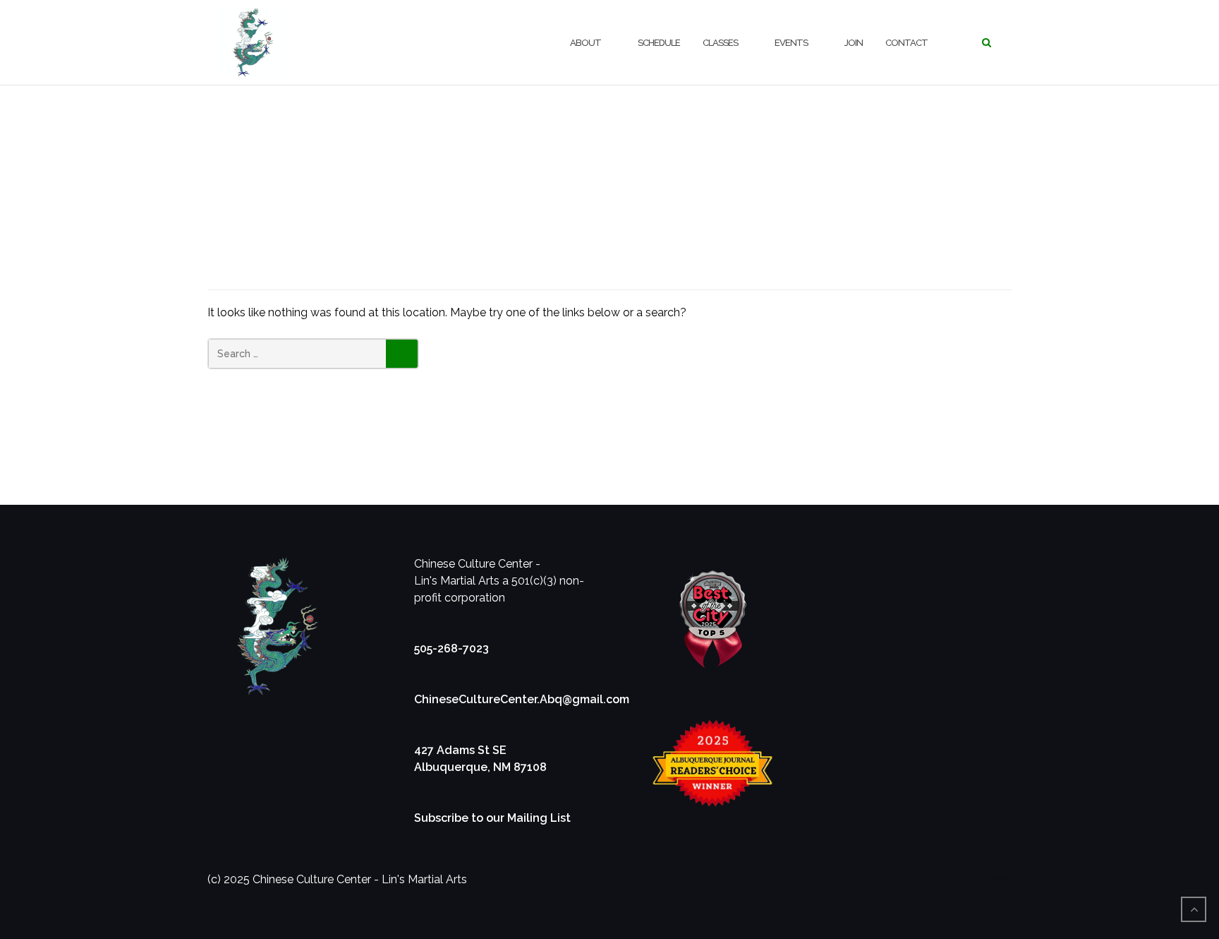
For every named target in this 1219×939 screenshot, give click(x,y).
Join (853, 42)
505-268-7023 (451, 648)
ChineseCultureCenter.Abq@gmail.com (521, 699)
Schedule (659, 42)
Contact (906, 42)
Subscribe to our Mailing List (492, 818)
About (585, 42)
